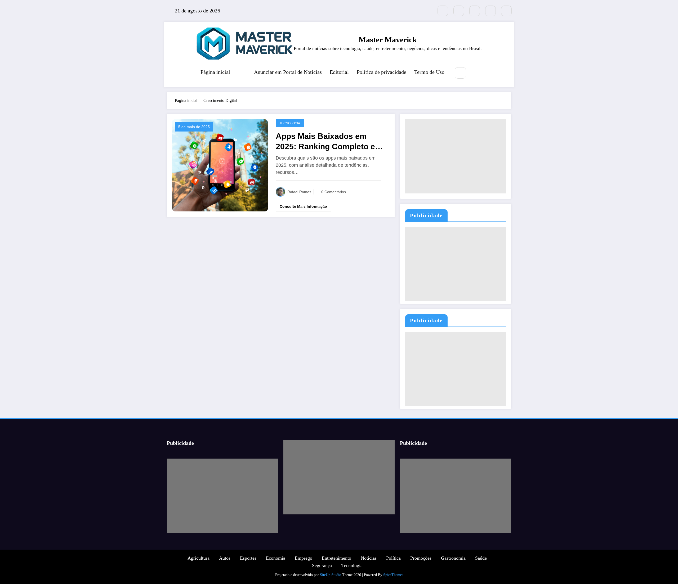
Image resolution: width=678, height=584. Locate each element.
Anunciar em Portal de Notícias (288, 72)
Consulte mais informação (303, 206)
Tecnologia (289, 123)
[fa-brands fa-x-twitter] (443, 11)
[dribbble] (474, 11)
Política (393, 558)
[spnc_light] (476, 73)
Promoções (420, 558)
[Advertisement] (455, 156)
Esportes (248, 558)
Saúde (481, 558)
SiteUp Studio (330, 575)
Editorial (339, 72)
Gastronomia (453, 558)
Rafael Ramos (299, 192)
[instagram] (490, 11)
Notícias (369, 558)
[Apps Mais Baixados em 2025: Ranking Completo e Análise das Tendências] (220, 164)
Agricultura (198, 558)
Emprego (303, 558)
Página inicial (215, 72)
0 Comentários (333, 192)
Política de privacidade (381, 72)
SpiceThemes (393, 575)
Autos (224, 558)
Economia (275, 558)
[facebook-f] (458, 11)
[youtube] (506, 11)
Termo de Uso (429, 72)
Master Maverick (388, 39)
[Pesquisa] (460, 73)
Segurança (322, 565)
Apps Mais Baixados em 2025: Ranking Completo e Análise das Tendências (325, 142)
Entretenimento (336, 558)
